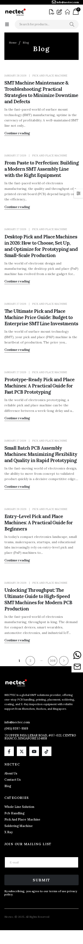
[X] (21, 751)
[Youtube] (34, 751)
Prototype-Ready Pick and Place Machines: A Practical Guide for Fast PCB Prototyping (39, 385)
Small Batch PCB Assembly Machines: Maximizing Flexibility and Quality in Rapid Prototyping (40, 454)
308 (53, 661)
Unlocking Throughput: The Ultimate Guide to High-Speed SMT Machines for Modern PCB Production (38, 599)
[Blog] (60, 12)
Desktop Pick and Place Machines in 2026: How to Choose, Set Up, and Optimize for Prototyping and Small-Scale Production (41, 246)
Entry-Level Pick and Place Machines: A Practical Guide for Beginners (38, 522)
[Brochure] (52, 12)
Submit (41, 880)
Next (63, 660)
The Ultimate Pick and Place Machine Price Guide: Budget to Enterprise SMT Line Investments (41, 317)
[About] (68, 12)
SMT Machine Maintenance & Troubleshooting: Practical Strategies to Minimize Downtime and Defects (41, 92)
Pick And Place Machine (49, 75)
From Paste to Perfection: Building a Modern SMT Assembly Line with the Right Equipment (41, 169)
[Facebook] (9, 751)
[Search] (72, 24)
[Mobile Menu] (7, 24)
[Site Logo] (15, 12)
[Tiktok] (46, 751)
